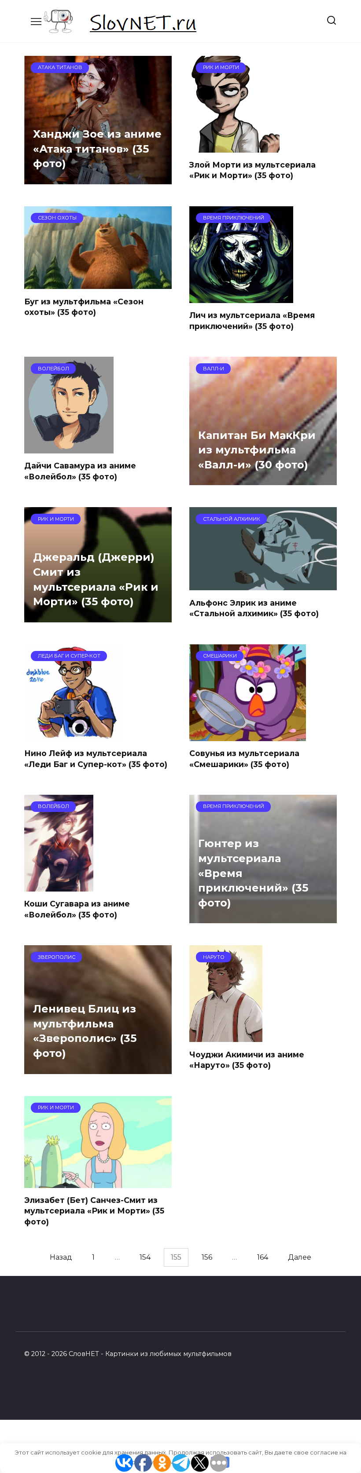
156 (207, 1257)
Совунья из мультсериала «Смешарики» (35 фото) (244, 759)
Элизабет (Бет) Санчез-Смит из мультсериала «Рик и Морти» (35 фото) (94, 1210)
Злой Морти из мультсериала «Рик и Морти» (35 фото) (252, 170)
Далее (299, 1257)
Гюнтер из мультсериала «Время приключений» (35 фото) (253, 873)
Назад (61, 1257)
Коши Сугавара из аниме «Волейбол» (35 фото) (77, 909)
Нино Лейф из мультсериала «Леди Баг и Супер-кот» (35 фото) (95, 759)
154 (145, 1257)
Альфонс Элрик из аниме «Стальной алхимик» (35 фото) (254, 608)
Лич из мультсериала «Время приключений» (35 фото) (252, 321)
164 (262, 1257)
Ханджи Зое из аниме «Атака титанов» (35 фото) (97, 149)
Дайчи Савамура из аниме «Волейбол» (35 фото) (80, 471)
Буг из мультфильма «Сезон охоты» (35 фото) (84, 306)
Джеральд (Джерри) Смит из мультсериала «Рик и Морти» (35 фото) (95, 579)
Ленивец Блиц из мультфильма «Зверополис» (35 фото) (84, 1031)
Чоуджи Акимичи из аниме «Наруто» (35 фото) (246, 1059)
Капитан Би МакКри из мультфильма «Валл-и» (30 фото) (257, 450)
